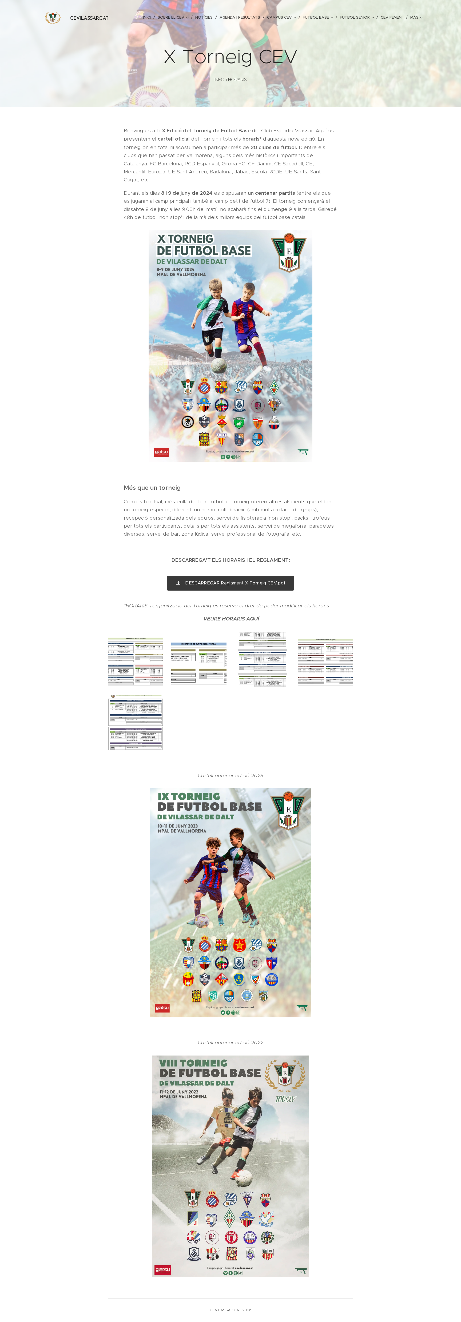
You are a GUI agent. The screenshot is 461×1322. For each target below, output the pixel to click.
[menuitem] (148, 17)
